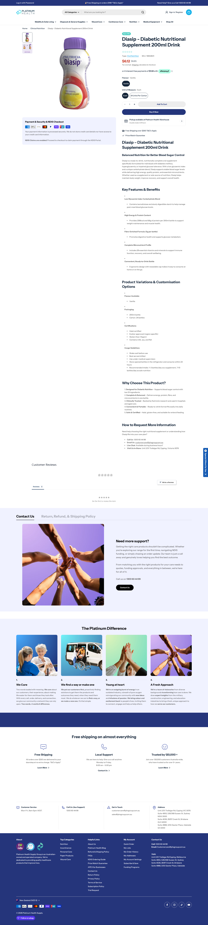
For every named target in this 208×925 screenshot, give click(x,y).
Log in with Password (25, 3)
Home (24, 28)
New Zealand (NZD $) (28, 900)
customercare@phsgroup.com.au (149, 442)
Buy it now (153, 112)
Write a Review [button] (168, 482)
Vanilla (126, 83)
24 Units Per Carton (138, 95)
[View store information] (182, 121)
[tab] (25, 517)
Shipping (135, 65)
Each (125, 95)
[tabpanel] (104, 564)
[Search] (142, 12)
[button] (205, 462)
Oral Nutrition (133, 56)
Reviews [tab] (36, 486)
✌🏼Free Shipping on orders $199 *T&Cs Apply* (104, 3)
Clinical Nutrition (37, 28)
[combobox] (104, 12)
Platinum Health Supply (32, 913)
